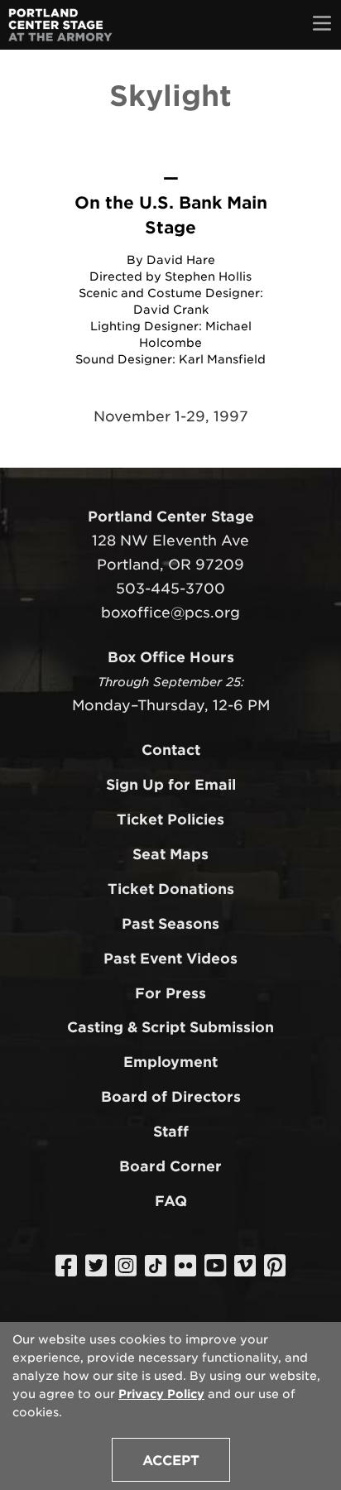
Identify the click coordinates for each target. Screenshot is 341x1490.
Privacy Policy (161, 1394)
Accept (170, 1460)
